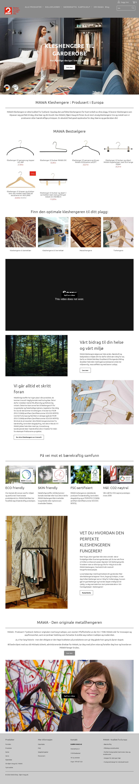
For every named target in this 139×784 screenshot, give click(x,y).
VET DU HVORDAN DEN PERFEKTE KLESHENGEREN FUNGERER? (102, 541)
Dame (7, 752)
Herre (7, 756)
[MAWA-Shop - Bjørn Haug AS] (12, 11)
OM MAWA (99, 7)
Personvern (41, 756)
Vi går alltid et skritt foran (32, 388)
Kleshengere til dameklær (20, 234)
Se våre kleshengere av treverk (29, 437)
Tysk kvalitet (9, 767)
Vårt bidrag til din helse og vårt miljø (102, 345)
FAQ (39, 748)
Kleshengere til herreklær (53, 234)
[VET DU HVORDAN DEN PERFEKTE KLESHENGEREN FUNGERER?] (36, 562)
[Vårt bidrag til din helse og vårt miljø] (36, 355)
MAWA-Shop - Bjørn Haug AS (19, 775)
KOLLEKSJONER (52, 7)
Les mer (69, 67)
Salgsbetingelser (43, 752)
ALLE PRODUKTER (33, 7)
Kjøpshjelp (86, 593)
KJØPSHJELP (84, 7)
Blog (107, 7)
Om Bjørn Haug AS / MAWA (13, 764)
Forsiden (8, 744)
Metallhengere (86, 234)
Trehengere (118, 234)
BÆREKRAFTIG (70, 7)
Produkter (8, 748)
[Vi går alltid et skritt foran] (102, 402)
